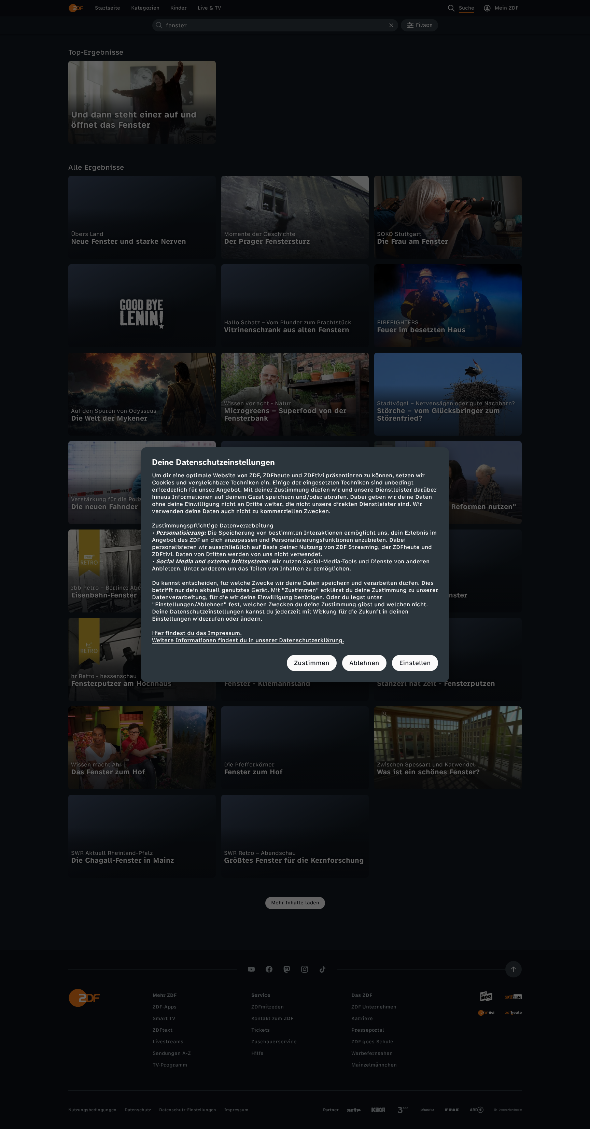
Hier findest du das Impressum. (197, 633)
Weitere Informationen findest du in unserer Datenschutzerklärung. (248, 640)
